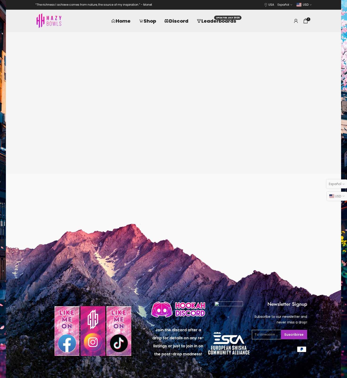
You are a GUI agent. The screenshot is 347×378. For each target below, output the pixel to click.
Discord (178, 21)
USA (271, 5)
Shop (150, 21)
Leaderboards (220, 20)
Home (123, 21)
